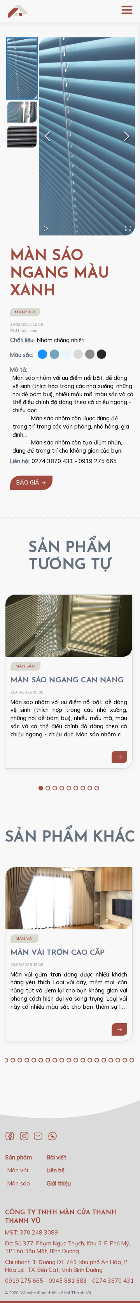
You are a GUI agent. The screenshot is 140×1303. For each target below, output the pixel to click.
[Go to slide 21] (118, 1060)
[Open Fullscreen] (128, 228)
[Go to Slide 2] (22, 112)
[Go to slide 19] (104, 1060)
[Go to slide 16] (82, 1060)
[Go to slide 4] (62, 788)
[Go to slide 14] (68, 1060)
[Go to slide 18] (96, 1060)
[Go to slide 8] (90, 788)
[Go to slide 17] (90, 1060)
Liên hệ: (19, 461)
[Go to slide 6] (76, 788)
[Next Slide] (126, 136)
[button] (87, 136)
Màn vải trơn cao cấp (57, 953)
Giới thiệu (59, 1183)
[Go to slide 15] (76, 1060)
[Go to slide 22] (124, 1060)
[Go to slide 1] (40, 788)
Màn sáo (25, 311)
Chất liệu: (22, 340)
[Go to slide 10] (40, 1060)
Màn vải (24, 938)
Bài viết (56, 1157)
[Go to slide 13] (62, 1060)
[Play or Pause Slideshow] (46, 228)
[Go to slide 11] (48, 1060)
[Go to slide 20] (110, 1060)
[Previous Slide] (47, 136)
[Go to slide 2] (48, 788)
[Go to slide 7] (82, 788)
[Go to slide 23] (132, 1060)
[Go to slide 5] (68, 788)
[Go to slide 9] (96, 788)
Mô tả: (18, 369)
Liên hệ (56, 1170)
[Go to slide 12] (54, 1060)
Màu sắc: (21, 354)
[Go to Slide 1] (22, 68)
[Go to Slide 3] (22, 137)
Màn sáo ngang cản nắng (67, 680)
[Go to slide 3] (54, 788)
